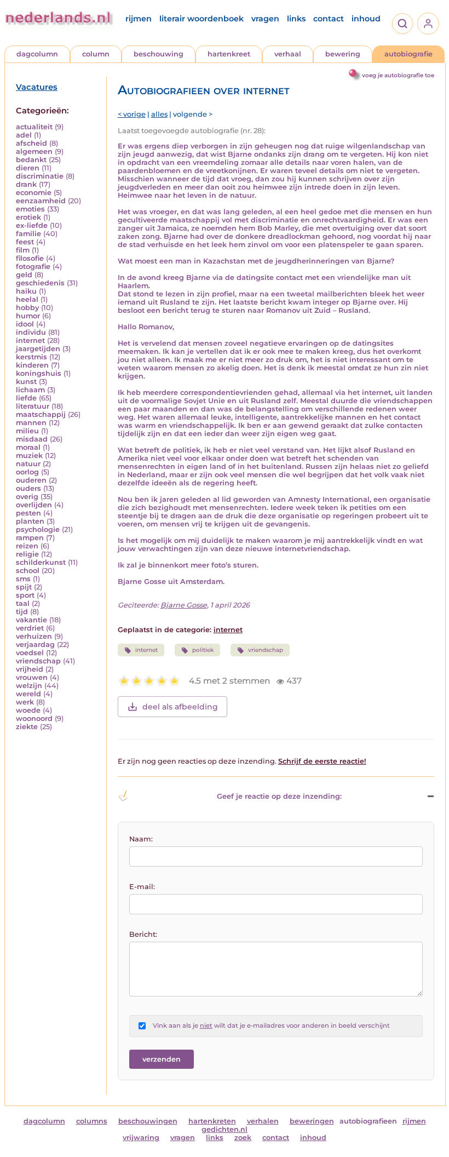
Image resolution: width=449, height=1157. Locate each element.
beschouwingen (147, 1121)
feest (25, 242)
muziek (29, 455)
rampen (30, 538)
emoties (30, 209)
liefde (26, 398)
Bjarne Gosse (183, 605)
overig (27, 496)
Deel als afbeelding (180, 707)
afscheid (31, 143)
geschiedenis (40, 283)
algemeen (34, 151)
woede (28, 710)
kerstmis (31, 357)
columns (91, 1121)
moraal (28, 447)
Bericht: (143, 934)
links (296, 19)
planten (30, 521)
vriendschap (38, 661)
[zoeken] (402, 23)
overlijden (34, 505)
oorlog (27, 472)
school (27, 570)
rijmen (138, 19)
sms (23, 579)
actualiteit (34, 127)
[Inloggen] (428, 24)
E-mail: (142, 887)
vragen (265, 19)
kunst (26, 381)
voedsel (30, 653)
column (96, 54)
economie (33, 192)
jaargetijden (38, 349)
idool (25, 324)
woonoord (34, 718)
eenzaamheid (41, 201)
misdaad (32, 439)
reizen (27, 546)
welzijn (29, 685)
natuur (28, 464)
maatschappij (41, 414)
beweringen (312, 1121)
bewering (342, 54)
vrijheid (29, 669)
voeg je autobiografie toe (398, 75)
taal (23, 603)
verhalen (263, 1121)
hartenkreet (229, 54)
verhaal (287, 54)
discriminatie (40, 176)
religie (27, 554)
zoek (242, 1137)
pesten (28, 513)
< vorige (132, 114)
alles (159, 114)
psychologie (38, 529)
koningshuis (38, 373)
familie (28, 234)
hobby (27, 307)
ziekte (27, 727)
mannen (31, 423)
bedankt (31, 160)
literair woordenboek (201, 19)
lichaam (30, 390)
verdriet (30, 628)
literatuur (32, 406)
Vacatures (36, 87)
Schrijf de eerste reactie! (322, 761)
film (23, 250)
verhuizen (34, 636)
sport (25, 595)
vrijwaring (141, 1137)
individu (31, 332)
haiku (26, 291)
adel (24, 135)
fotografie (33, 266)
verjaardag (35, 644)
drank (26, 184)
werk (25, 702)
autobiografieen (368, 1121)
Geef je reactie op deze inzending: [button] (279, 796)
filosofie (30, 258)
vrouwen (32, 677)
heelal (27, 299)
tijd (22, 612)
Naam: (141, 839)
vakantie (31, 620)
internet (30, 340)
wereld (28, 694)
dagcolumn (37, 54)
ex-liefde (32, 225)
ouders (28, 488)
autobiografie (408, 54)
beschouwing (158, 54)
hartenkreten (212, 1121)
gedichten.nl (224, 1129)
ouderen (31, 480)
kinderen (32, 365)
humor (28, 316)
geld (24, 275)
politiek (203, 650)
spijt (24, 587)
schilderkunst (41, 562)
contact (328, 19)
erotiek (28, 217)
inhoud (366, 19)
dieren (27, 168)
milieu (27, 431)
